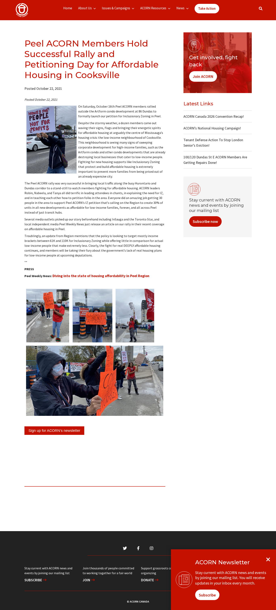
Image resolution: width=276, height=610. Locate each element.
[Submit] (265, 10)
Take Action (207, 8)
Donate (148, 580)
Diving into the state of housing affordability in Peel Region (101, 275)
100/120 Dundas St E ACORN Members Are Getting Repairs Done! (215, 160)
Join (87, 580)
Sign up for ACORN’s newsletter (54, 431)
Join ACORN (203, 76)
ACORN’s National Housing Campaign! (212, 128)
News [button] (180, 8)
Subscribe (33, 580)
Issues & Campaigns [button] (116, 8)
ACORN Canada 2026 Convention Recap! (213, 116)
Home (67, 8)
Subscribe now (205, 221)
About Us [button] (85, 8)
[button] (260, 8)
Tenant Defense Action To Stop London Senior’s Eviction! (213, 143)
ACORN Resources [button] (153, 8)
